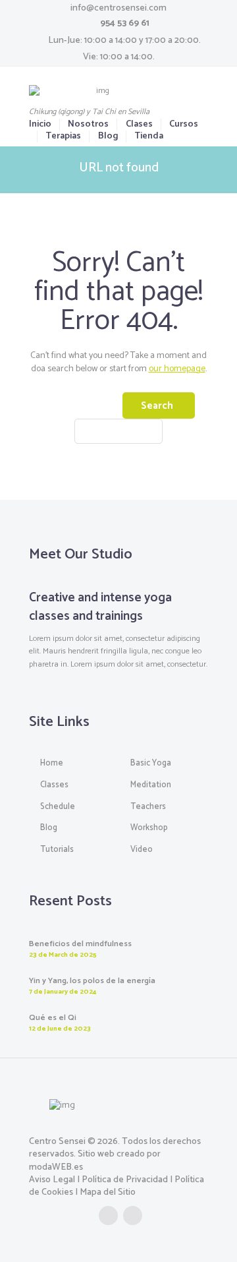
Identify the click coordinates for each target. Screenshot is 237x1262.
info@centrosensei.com (118, 8)
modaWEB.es (56, 1167)
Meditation (150, 785)
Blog (107, 136)
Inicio (40, 125)
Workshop (149, 828)
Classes (54, 785)
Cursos (183, 125)
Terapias (63, 136)
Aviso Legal (52, 1179)
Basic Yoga (150, 763)
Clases (139, 125)
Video (141, 849)
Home (51, 763)
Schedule (57, 807)
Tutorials (57, 849)
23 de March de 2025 (63, 955)
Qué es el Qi (52, 1018)
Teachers (148, 807)
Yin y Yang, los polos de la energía (92, 981)
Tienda (148, 136)
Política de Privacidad (125, 1179)
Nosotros (88, 125)
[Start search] (158, 405)
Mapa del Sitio (108, 1192)
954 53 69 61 (124, 23)
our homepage (177, 368)
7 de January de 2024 (62, 992)
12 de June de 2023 (60, 1029)
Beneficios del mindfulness (80, 944)
